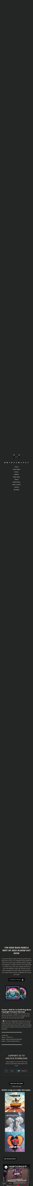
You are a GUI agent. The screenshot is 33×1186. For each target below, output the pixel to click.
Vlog (20, 1086)
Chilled (13, 1086)
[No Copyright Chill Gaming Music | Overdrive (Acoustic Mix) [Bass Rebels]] (15, 1102)
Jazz (17, 1086)
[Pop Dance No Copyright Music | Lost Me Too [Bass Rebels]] (15, 1142)
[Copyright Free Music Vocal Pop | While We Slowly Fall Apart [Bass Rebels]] (15, 1122)
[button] (7, 1183)
